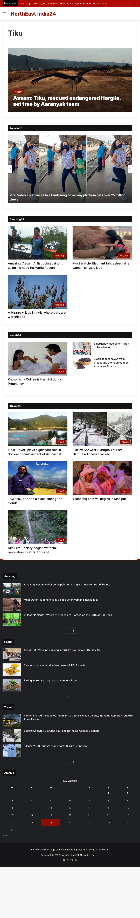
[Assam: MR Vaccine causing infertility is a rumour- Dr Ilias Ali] (12, 654)
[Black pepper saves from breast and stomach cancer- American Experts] (82, 363)
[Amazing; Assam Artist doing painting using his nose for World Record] (12, 589)
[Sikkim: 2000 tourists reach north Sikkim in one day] (12, 750)
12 (51, 807)
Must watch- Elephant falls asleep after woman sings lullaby (61, 599)
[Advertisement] (70, 46)
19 (51, 815)
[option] (70, 169)
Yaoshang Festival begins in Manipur (99, 499)
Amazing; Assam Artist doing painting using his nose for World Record (67, 584)
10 (12, 807)
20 (70, 815)
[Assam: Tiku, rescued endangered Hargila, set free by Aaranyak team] (70, 80)
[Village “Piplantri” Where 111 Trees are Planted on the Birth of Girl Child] (12, 619)
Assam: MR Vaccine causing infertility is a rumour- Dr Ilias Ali (62, 650)
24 (12, 822)
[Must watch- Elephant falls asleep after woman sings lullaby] (12, 604)
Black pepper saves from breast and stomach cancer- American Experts (111, 362)
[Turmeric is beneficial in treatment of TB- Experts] (12, 669)
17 (12, 815)
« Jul (5, 835)
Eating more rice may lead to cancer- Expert (51, 680)
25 (31, 822)
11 (32, 807)
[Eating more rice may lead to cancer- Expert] (12, 685)
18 (31, 815)
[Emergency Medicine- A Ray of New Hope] (82, 348)
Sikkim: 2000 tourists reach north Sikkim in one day (56, 746)
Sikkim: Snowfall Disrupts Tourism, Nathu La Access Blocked (61, 730)
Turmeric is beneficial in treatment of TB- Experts (54, 665)
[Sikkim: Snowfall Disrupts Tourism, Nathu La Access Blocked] (12, 735)
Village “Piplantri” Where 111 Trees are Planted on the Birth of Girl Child (68, 615)
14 (89, 807)
